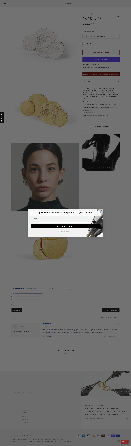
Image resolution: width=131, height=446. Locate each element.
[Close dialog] (101, 211)
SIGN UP (65, 226)
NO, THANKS (65, 232)
